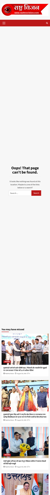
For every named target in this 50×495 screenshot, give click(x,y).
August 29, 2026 (21, 374)
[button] (4, 23)
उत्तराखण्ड (7, 362)
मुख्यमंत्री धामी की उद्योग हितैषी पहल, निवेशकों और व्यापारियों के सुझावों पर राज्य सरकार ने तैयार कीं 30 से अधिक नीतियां (25, 369)
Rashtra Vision (9, 374)
